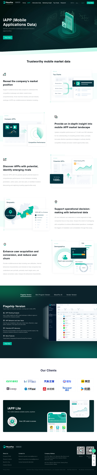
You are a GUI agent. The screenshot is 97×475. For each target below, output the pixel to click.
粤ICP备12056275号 (72, 469)
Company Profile (7, 456)
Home (24, 3)
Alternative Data (36, 3)
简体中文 (72, 2)
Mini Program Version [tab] (43, 295)
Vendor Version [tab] (71, 295)
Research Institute (7, 459)
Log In (82, 3)
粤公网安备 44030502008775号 (86, 469)
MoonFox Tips (6, 462)
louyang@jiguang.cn (32, 456)
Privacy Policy (6, 469)
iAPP (28, 3)
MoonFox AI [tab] (58, 295)
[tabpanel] (48, 327)
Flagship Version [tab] (25, 295)
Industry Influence (7, 465)
